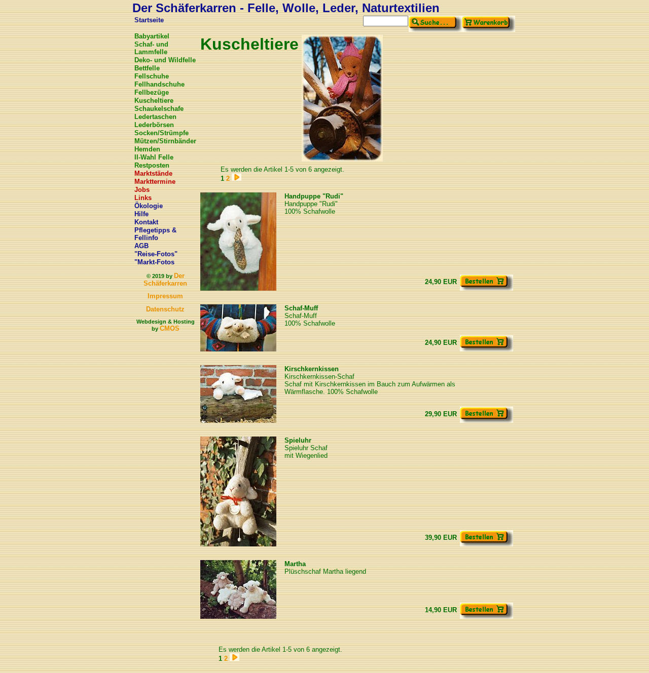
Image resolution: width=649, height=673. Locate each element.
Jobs (142, 189)
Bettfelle (147, 68)
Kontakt (146, 222)
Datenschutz (165, 309)
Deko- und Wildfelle (165, 60)
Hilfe (141, 214)
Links (143, 198)
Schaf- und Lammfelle (151, 48)
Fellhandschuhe (159, 84)
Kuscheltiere (153, 100)
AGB (141, 246)
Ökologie (148, 206)
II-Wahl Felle (153, 157)
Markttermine (154, 181)
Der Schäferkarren (165, 279)
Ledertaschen (155, 117)
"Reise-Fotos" (155, 254)
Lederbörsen (154, 125)
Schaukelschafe (159, 108)
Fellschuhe (151, 76)
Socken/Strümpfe (161, 133)
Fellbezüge (151, 92)
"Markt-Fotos (154, 262)
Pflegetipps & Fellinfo (155, 234)
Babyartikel (151, 36)
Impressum (165, 296)
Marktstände (153, 173)
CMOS (169, 328)
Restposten (151, 165)
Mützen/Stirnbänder (165, 141)
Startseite (149, 20)
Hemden (147, 149)
